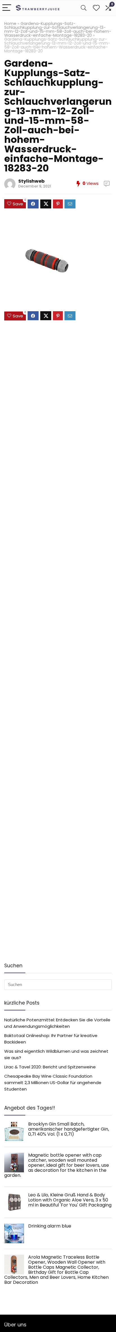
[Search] (83, 8)
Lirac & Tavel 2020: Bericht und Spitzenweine (50, 1067)
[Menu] (7, 8)
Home (10, 23)
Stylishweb (31, 181)
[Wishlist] (96, 7)
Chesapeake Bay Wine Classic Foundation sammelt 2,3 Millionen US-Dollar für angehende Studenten (52, 1082)
